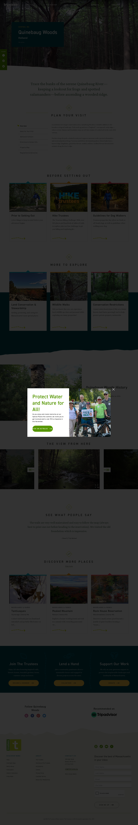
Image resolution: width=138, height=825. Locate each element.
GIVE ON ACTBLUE (40, 429)
